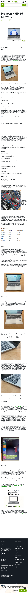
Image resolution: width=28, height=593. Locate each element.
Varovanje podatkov (18, 555)
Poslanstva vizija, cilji (19, 548)
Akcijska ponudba (18, 562)
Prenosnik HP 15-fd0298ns (14, 10)
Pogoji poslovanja (18, 552)
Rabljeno (16, 567)
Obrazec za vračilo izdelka (6, 563)
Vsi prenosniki (17, 566)
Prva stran (2, 10)
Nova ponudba (17, 564)
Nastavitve (15, 590)
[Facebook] (2, 553)
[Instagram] (5, 553)
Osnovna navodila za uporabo (6, 573)
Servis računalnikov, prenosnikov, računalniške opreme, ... (7, 576)
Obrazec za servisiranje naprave (7, 565)
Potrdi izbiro (22, 590)
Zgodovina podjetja (18, 546)
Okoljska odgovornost (19, 553)
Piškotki (16, 557)
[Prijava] (23, 1)
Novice (7, 10)
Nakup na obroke (4, 570)
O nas (16, 544)
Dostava (16, 550)
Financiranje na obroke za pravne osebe (5, 568)
